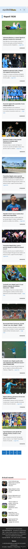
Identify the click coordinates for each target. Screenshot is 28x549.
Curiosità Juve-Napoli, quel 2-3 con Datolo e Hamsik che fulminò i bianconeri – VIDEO (13, 286)
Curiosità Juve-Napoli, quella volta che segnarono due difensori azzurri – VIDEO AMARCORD (13, 362)
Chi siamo (4, 546)
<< (4, 452)
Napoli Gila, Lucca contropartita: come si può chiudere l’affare (13, 514)
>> (19, 452)
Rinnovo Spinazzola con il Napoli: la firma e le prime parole (14, 497)
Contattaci (23, 537)
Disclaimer (23, 546)
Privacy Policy (17, 546)
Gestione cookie (24, 547)
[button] (20, 10)
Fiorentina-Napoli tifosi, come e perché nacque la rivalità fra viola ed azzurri (13, 247)
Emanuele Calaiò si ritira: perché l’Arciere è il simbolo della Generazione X (12, 141)
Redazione (10, 546)
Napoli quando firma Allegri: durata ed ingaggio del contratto (13, 520)
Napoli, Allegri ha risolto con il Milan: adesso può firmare (14, 490)
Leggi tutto (21, 45)
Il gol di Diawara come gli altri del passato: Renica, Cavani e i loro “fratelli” (12, 433)
